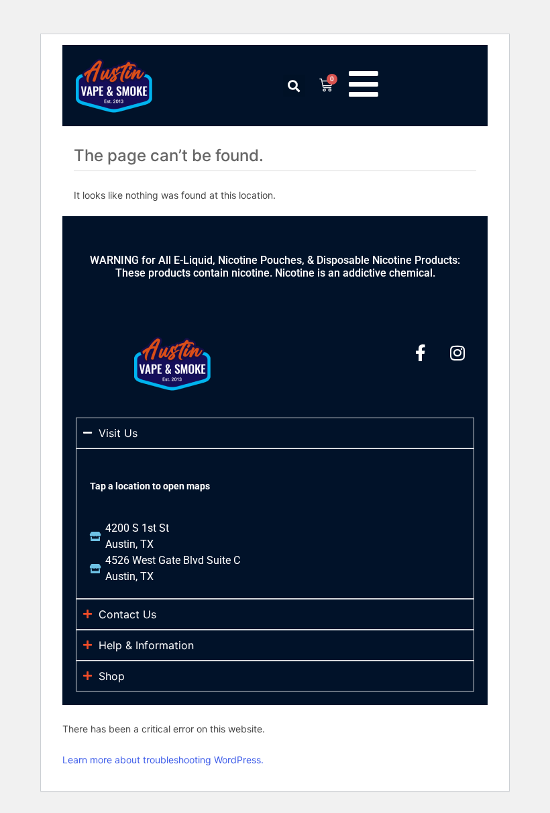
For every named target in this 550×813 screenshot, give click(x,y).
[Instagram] (457, 353)
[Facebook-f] (420, 353)
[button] (294, 86)
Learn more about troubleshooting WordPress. (163, 759)
